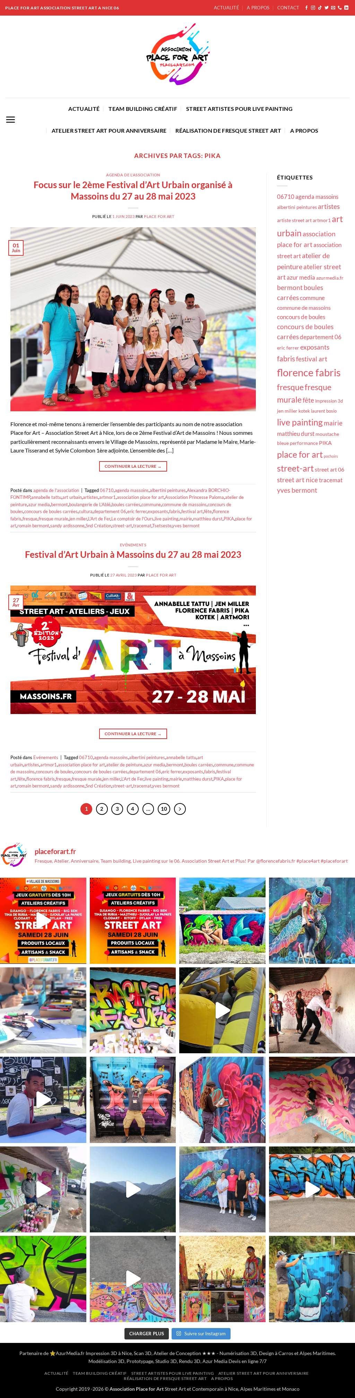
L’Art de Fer (99, 518)
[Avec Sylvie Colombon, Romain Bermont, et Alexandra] (222, 1189)
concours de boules (54, 771)
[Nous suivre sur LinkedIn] (346, 8)
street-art (122, 525)
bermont (59, 504)
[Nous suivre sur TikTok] (320, 8)
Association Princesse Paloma (194, 497)
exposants (158, 511)
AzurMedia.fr (70, 1353)
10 (164, 809)
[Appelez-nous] (340, 8)
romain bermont (33, 525)
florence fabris (40, 779)
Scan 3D (142, 1353)
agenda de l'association (133, 175)
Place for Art (159, 216)
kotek (304, 411)
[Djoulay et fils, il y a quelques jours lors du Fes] (43, 1100)
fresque (30, 518)
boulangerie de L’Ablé (90, 504)
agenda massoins (132, 490)
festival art (192, 511)
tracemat (142, 525)
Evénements (133, 545)
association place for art (140, 497)
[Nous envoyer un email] (333, 8)
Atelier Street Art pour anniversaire (109, 130)
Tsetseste (162, 525)
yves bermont (186, 525)
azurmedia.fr (330, 278)
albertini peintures (168, 490)
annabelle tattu (46, 497)
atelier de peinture (124, 764)
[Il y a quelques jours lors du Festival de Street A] (133, 1010)
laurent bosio (324, 411)
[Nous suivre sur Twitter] (326, 8)
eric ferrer (137, 511)
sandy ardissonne (67, 525)
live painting (167, 518)
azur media (39, 504)
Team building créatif (143, 108)
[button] (10, 119)
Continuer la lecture (133, 466)
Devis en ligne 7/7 (247, 1361)
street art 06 (329, 469)
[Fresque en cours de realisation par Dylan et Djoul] (43, 1189)
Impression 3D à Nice (109, 1353)
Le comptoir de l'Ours (132, 518)
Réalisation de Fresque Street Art (228, 130)
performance (304, 443)
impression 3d (329, 401)
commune (151, 504)
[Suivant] (180, 809)
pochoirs (331, 456)
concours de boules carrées (51, 511)
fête (208, 511)
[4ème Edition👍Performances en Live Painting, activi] (133, 921)
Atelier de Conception (177, 1353)
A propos (258, 7)
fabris (174, 511)
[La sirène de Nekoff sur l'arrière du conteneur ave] (222, 921)
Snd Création (98, 525)
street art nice (297, 480)
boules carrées (126, 504)
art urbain (72, 497)
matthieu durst (208, 518)
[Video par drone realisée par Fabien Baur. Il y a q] (133, 1189)
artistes (90, 497)
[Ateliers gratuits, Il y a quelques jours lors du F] (43, 1010)
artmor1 (107, 497)
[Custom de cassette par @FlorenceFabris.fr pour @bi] (133, 1279)
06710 (107, 490)
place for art (300, 454)
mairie (186, 518)
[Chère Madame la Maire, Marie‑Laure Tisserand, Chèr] (43, 921)
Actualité (226, 7)
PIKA (229, 518)
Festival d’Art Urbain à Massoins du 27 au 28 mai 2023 (133, 554)
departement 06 (110, 511)
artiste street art (294, 220)
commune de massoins (184, 504)
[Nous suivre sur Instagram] (313, 8)
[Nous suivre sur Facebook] (306, 8)
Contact (288, 7)
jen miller (78, 518)
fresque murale (53, 518)
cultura (86, 511)
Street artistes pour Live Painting (239, 108)
